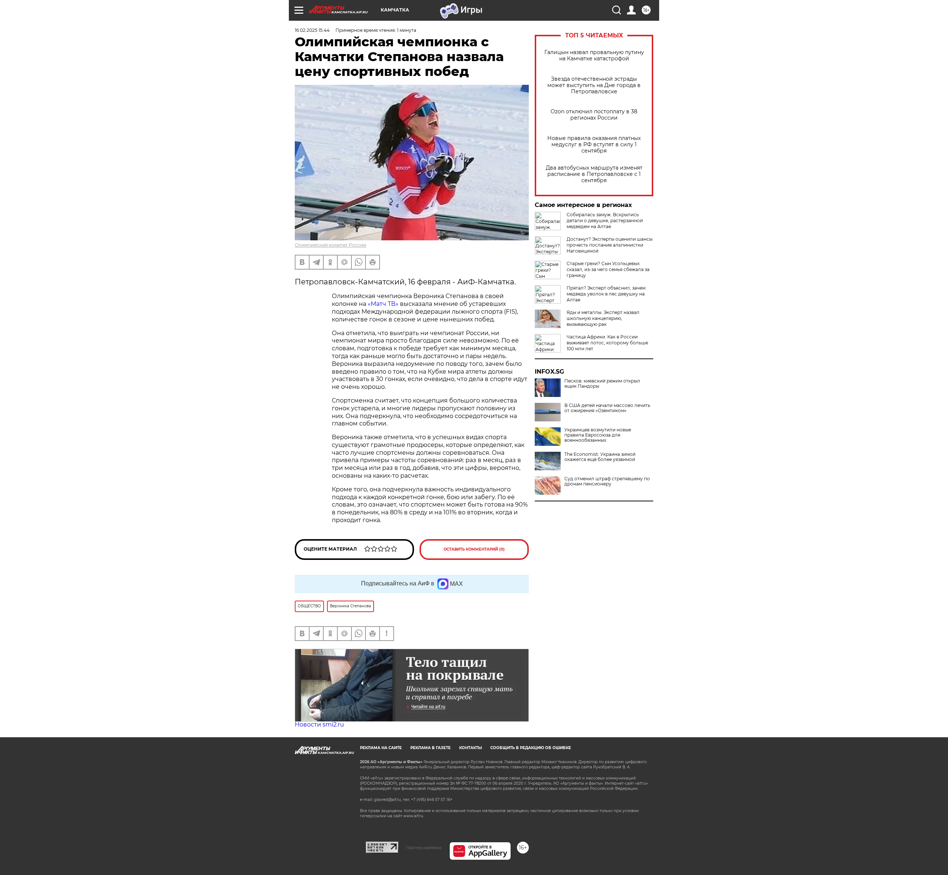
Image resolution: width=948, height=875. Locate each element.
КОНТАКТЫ (470, 747)
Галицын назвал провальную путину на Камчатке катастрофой (594, 55)
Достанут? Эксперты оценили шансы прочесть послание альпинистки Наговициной (609, 245)
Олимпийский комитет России (330, 245)
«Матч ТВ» (383, 303)
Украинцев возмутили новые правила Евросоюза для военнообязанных (597, 435)
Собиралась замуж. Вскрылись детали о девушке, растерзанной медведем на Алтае (605, 220)
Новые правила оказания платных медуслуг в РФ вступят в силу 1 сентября (594, 144)
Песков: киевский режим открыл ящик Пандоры (602, 383)
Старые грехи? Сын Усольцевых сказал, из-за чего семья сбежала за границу (608, 269)
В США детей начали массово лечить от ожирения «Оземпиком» (607, 408)
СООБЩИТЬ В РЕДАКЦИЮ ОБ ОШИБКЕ (530, 747)
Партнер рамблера (423, 847)
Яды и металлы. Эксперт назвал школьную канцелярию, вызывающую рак (603, 318)
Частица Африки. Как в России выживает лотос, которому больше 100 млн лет (607, 342)
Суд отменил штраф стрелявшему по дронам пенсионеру (607, 481)
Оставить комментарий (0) (474, 549)
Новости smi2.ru (319, 724)
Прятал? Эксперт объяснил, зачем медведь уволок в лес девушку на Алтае (606, 294)
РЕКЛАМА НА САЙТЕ (381, 747)
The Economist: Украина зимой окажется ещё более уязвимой (599, 457)
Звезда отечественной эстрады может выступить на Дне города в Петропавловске (594, 85)
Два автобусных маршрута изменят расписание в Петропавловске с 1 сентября (594, 174)
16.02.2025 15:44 (312, 30)
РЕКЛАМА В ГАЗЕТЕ (430, 747)
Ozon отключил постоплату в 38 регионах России (594, 114)
